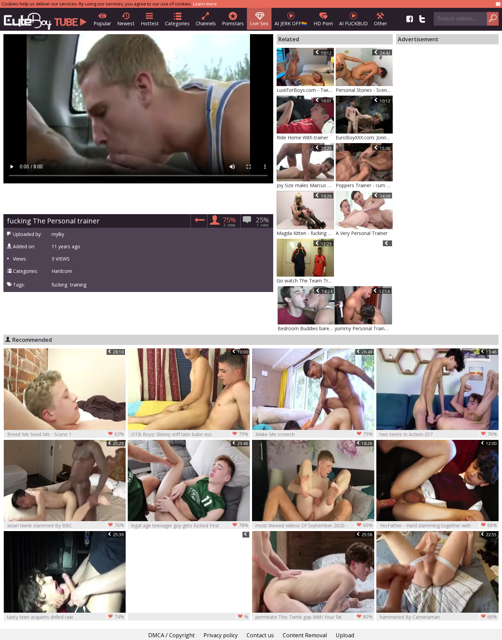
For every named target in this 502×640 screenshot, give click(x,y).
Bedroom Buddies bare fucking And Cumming (306, 328)
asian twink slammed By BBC (65, 525)
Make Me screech (314, 434)
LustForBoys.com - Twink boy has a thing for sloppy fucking (305, 90)
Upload (345, 635)
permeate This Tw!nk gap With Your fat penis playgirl (314, 617)
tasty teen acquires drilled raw (65, 616)
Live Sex (259, 23)
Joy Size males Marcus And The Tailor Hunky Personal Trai (305, 185)
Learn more (205, 4)
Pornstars (233, 23)
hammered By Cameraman (438, 616)
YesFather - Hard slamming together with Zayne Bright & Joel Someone (438, 525)
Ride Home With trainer (302, 137)
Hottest (150, 23)
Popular (102, 23)
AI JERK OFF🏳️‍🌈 (291, 23)
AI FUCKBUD (353, 23)
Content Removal (305, 635)
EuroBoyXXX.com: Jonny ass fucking (364, 137)
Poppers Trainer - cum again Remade (364, 185)
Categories (177, 23)
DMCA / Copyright (171, 635)
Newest (126, 23)
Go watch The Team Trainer (305, 280)
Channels (206, 23)
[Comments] (198, 222)
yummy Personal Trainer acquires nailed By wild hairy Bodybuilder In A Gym (363, 328)
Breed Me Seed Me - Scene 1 (65, 434)
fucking (59, 284)
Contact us (260, 635)
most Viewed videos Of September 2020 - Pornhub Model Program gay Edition (314, 525)
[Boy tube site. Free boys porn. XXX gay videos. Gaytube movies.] (45, 19)
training (78, 284)
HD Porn (323, 23)
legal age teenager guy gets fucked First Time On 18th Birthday (189, 525)
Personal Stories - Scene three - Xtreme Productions (364, 90)
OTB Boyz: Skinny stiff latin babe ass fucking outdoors (189, 434)
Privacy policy (221, 635)
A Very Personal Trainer (362, 233)
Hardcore (62, 271)
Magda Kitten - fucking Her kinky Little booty (305, 233)
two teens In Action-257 (438, 434)
